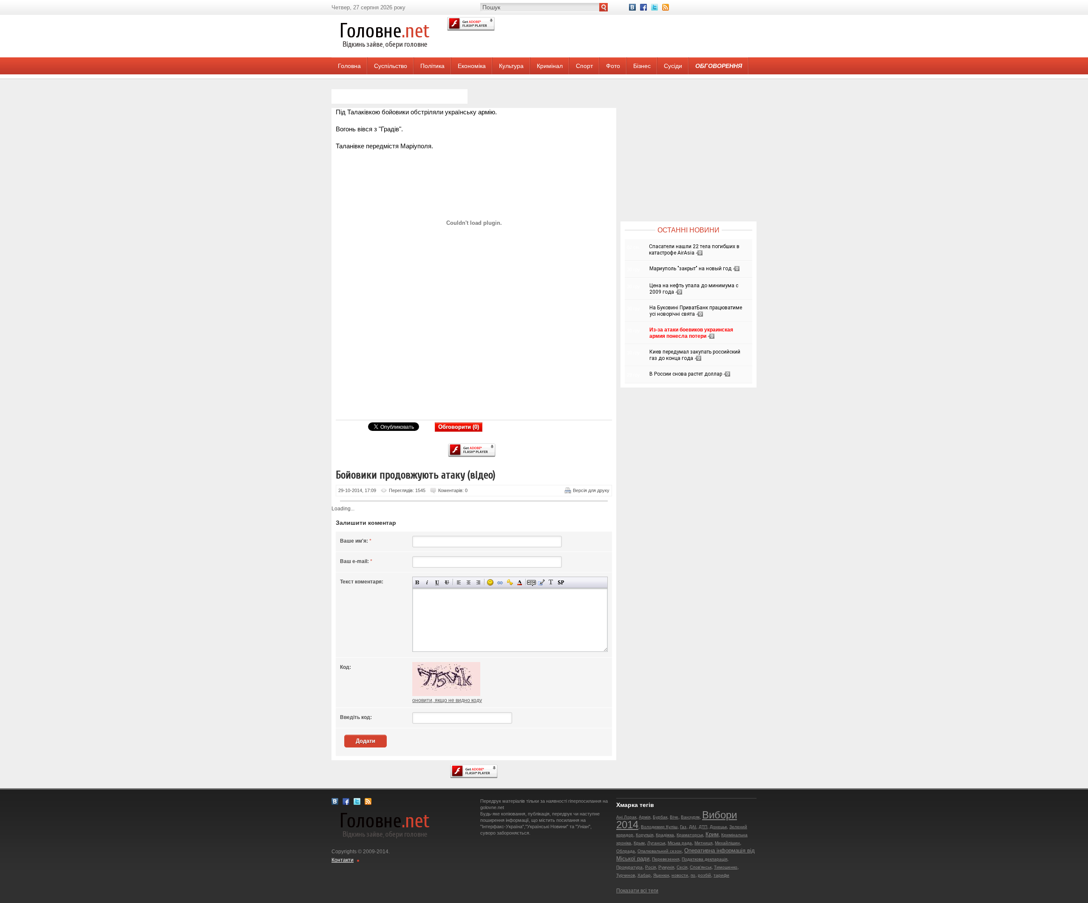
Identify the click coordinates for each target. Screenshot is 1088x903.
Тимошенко (725, 867)
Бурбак (660, 817)
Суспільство (390, 65)
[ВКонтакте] (632, 7)
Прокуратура (629, 867)
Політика (432, 65)
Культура (511, 65)
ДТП (703, 826)
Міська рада (680, 843)
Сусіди (673, 65)
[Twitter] (654, 7)
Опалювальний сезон (660, 851)
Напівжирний (417, 582)
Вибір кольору (519, 582)
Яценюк (661, 875)
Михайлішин (727, 843)
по (693, 875)
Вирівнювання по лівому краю (459, 582)
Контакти (343, 860)
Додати (365, 741)
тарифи (721, 875)
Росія (650, 867)
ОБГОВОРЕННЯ (718, 65)
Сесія (682, 867)
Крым (639, 843)
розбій (704, 875)
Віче (674, 817)
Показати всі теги (637, 891)
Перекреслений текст (447, 582)
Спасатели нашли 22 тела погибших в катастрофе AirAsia (694, 249)
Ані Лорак (626, 817)
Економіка (472, 65)
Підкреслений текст (437, 582)
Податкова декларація (704, 859)
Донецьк (718, 826)
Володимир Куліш (659, 826)
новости (680, 875)
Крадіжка (665, 834)
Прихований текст (531, 582)
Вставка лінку (500, 582)
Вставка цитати (541, 582)
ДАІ (692, 826)
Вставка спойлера (561, 582)
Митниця (703, 843)
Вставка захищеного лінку (510, 582)
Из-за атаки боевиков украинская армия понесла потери (691, 333)
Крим (712, 834)
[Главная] (385, 56)
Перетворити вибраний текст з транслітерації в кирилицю (551, 582)
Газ (683, 826)
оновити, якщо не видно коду (447, 700)
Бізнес (642, 65)
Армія (644, 817)
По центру (468, 582)
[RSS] (665, 7)
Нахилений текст (427, 582)
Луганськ (656, 843)
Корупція (644, 834)
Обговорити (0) (458, 427)
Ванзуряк (690, 817)
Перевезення (665, 859)
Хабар (644, 875)
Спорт (584, 65)
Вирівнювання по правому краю (478, 582)
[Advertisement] (469, 355)
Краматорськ (690, 834)
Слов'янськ (700, 867)
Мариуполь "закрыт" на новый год (690, 269)
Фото (613, 65)
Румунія (666, 867)
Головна (349, 65)
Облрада (625, 851)
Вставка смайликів (490, 582)
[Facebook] (643, 7)
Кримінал (550, 65)
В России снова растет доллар (685, 374)
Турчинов (625, 875)
